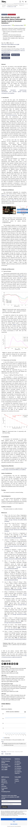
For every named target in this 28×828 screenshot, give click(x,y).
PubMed (7, 521)
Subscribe (4, 807)
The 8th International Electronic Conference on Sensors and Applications (13, 50)
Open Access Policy (5, 766)
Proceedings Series (5, 791)
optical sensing (22, 91)
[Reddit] (15, 664)
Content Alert (8, 753)
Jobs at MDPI (4, 769)
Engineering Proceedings (12, 5)
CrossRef (20, 519)
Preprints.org (4, 782)
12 (15, 139)
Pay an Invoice (4, 764)
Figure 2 (21, 276)
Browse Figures (15, 54)
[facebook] (10, 664)
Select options (5, 801)
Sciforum (3, 779)
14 (19, 288)
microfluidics (4, 91)
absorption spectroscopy (18, 90)
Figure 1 (3, 195)
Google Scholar (13, 519)
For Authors (17, 761)
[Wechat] (12, 664)
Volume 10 (21, 5)
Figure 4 (3, 409)
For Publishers (18, 768)
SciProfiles (3, 786)
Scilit (25, 519)
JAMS (2, 789)
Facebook (17, 781)
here (2, 741)
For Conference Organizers (18, 772)
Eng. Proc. (3, 751)
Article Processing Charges (5, 761)
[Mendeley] (17, 664)
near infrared (12, 91)
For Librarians (18, 766)
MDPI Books (4, 781)
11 (16, 115)
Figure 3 (15, 324)
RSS (2, 753)
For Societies (18, 770)
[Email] (3, 664)
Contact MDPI (4, 767)
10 (14, 115)
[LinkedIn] (7, 664)
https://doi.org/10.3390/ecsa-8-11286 (10, 44)
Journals (4, 5)
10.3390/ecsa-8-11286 (11, 6)
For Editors (17, 764)
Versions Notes (5, 58)
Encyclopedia (4, 788)
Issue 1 (3, 6)
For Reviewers (18, 763)
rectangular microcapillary (7, 93)
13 (25, 164)
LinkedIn (17, 779)
